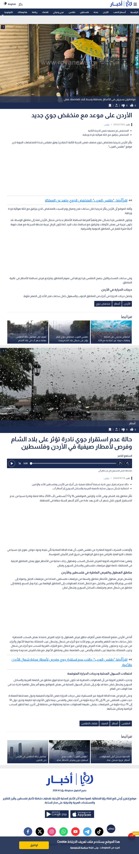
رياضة (34, 12)
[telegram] (87, 831)
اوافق (34, 845)
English (12, 4)
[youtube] (75, 831)
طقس (72, 12)
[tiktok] (99, 831)
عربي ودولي (58, 12)
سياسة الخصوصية (79, 847)
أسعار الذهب (119, 12)
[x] (40, 831)
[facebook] (28, 831)
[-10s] (120, 463)
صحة (96, 12)
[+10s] (127, 463)
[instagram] (51, 831)
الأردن (105, 12)
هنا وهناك (22, 12)
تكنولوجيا (8, 12)
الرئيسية (134, 12)
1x (19, 463)
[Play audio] (11, 463)
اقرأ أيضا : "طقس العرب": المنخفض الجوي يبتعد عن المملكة (86, 200)
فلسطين (84, 12)
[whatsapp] (63, 831)
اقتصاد (45, 12)
